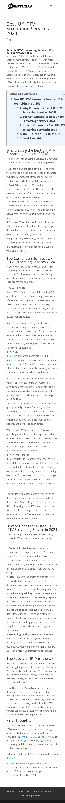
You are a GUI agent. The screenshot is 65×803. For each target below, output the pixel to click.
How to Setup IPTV (44, 791)
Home (10, 791)
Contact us (24, 791)
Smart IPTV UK (14, 292)
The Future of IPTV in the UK (41, 134)
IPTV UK (10, 355)
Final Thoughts (32, 138)
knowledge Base (31, 795)
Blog (8, 39)
